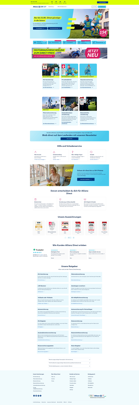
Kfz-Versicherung (36, 376)
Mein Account (72, 376)
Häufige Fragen (73, 378)
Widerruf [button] (65, 402)
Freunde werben (73, 383)
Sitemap (71, 389)
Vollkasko (90, 381)
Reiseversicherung (36, 381)
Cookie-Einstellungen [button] (36, 402)
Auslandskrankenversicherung (39, 385)
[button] (51, 6)
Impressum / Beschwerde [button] (51, 402)
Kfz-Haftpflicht (91, 383)
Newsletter (72, 385)
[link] (102, 7)
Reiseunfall (90, 387)
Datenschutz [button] (44, 402)
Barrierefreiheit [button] (59, 402)
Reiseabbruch (90, 385)
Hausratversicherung (37, 391)
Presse (52, 381)
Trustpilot (41, 254)
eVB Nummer (90, 376)
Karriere (53, 378)
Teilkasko (90, 378)
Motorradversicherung (37, 378)
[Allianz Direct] (39, 7)
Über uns (53, 376)
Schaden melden (73, 381)
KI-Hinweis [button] (70, 402)
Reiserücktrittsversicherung (38, 383)
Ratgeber (71, 387)
